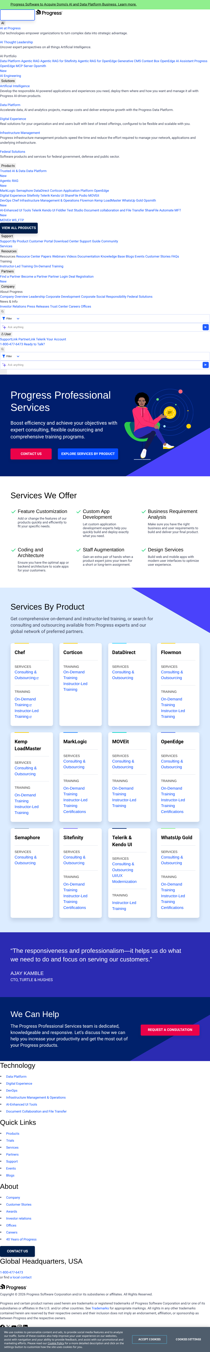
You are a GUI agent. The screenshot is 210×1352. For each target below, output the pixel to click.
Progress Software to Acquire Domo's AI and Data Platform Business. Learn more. (73, 4)
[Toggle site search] (2, 349)
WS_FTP (18, 220)
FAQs (175, 256)
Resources (9, 251)
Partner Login (58, 276)
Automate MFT (90, 212)
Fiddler (61, 210)
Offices (86, 306)
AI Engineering (10, 76)
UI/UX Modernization (124, 879)
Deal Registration (47, 279)
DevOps (5, 200)
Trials (10, 1140)
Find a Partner (10, 276)
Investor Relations (13, 306)
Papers (46, 256)
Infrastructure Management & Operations (49, 200)
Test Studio (75, 210)
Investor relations (18, 1218)
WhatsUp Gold (132, 200)
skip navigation (17, 15)
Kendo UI (57, 195)
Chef (15, 200)
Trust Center (59, 306)
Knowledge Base (113, 256)
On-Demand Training (48, 266)
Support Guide (90, 241)
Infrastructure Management (20, 133)
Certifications (74, 812)
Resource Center (28, 256)
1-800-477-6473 (11, 344)
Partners (7, 271)
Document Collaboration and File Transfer (36, 1111)
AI (2, 23)
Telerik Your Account (51, 339)
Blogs (130, 256)
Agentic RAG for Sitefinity (58, 61)
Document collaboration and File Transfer (114, 210)
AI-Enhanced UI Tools (15, 210)
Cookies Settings (188, 1339)
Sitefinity (33, 195)
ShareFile (71, 195)
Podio (83, 195)
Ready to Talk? (34, 344)
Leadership (37, 297)
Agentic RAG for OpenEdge (97, 61)
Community (109, 241)
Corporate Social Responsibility (103, 297)
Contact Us (31, 454)
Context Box (150, 61)
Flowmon (87, 200)
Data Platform (10, 61)
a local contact (21, 1277)
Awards (11, 1211)
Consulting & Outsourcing (26, 675)
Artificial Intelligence (15, 86)
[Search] (2, 311)
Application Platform (78, 191)
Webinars (59, 256)
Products (8, 166)
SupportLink (9, 339)
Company (8, 286)
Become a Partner (34, 276)
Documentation (89, 256)
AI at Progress (10, 28)
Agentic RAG (30, 61)
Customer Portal (41, 241)
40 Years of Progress (21, 1239)
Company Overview (14, 297)
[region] (105, 1339)
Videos (72, 256)
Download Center (66, 241)
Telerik (45, 195)
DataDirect (41, 191)
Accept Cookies (149, 1339)
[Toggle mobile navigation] (3, 372)
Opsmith (23, 68)
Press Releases (38, 306)
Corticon (56, 191)
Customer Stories (157, 256)
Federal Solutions (12, 152)
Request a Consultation (170, 1030)
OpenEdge (101, 191)
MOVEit (93, 195)
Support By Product (14, 241)
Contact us (17, 1251)
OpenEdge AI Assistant (177, 61)
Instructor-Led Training (16, 266)
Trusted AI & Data (12, 171)
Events (139, 256)
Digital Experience (13, 119)
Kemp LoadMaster (107, 200)
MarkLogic (7, 191)
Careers (74, 306)
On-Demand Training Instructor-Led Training (173, 708)
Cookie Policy (56, 1343)
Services (6, 246)
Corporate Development (63, 297)
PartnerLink (26, 339)
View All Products (19, 228)
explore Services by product (88, 454)
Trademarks (100, 1308)
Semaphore (24, 191)
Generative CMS (129, 61)
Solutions (8, 81)
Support (7, 236)
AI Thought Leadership (16, 42)
